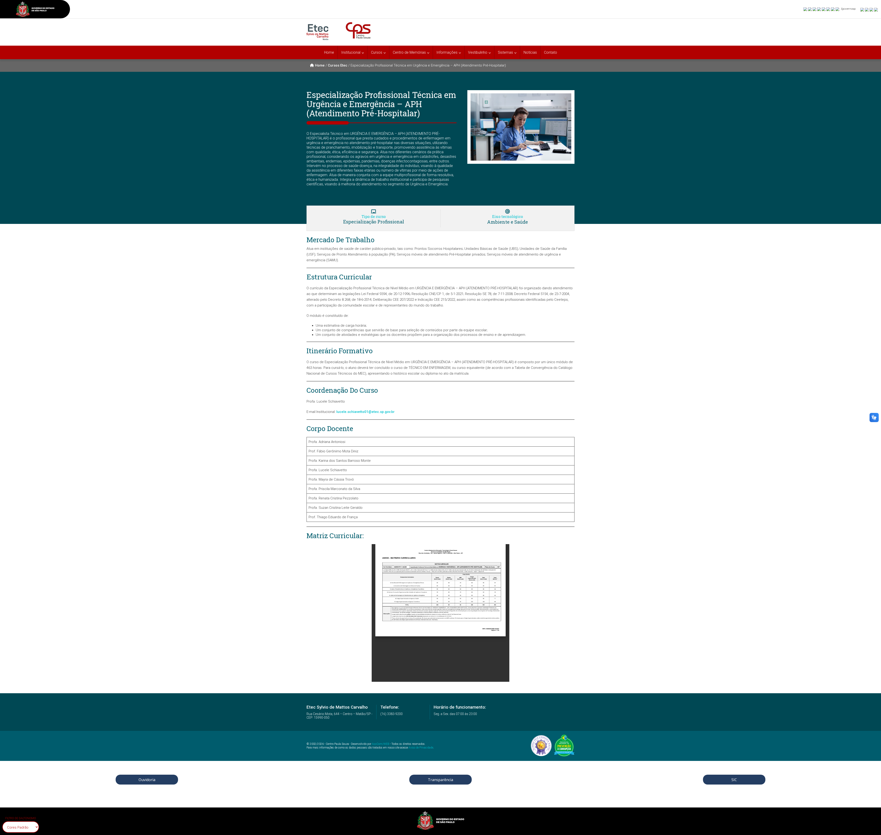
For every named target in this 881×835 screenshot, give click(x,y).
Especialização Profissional (373, 222)
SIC (734, 779)
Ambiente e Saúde (507, 222)
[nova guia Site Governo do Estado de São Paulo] (35, 9)
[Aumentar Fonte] (862, 9)
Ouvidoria (147, 779)
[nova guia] (876, 9)
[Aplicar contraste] (872, 9)
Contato (550, 52)
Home (329, 52)
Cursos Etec (337, 65)
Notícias (530, 52)
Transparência (440, 779)
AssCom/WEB (380, 744)
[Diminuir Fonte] (867, 9)
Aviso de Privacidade (421, 747)
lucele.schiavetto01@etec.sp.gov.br (365, 412)
